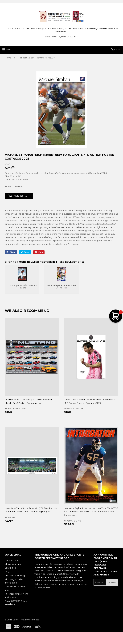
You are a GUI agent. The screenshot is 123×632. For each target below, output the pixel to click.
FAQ (7, 571)
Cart (118, 49)
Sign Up (112, 582)
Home (8, 57)
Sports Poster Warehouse (25, 619)
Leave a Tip (10, 567)
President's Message (15, 575)
